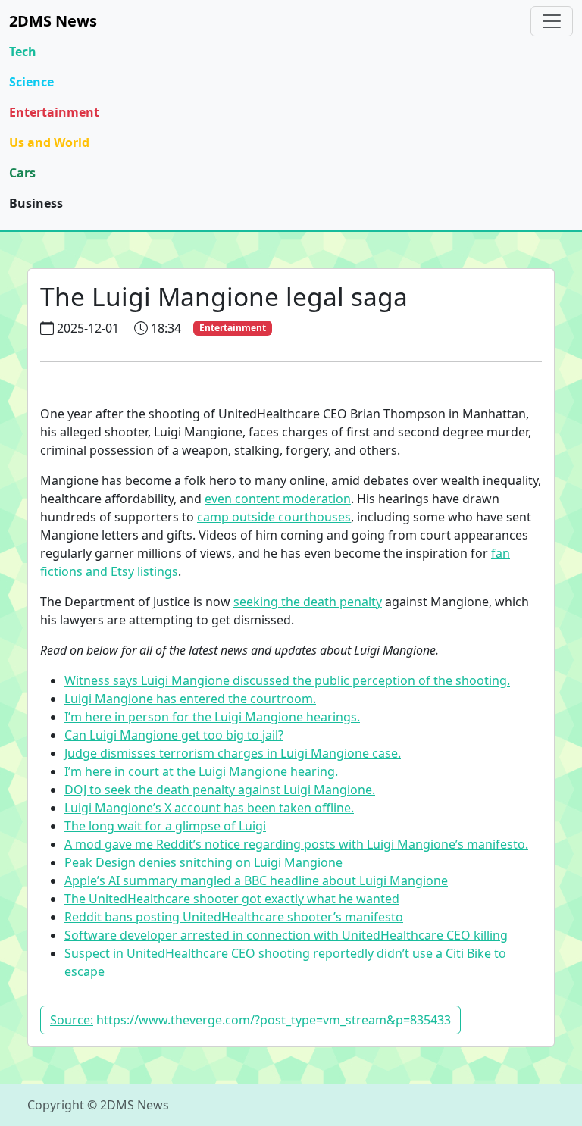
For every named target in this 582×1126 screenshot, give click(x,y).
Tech (22, 51)
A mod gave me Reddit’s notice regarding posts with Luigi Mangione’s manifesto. (296, 844)
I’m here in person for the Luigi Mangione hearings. (212, 716)
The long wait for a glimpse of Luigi (165, 826)
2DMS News (53, 21)
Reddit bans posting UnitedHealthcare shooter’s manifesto (233, 917)
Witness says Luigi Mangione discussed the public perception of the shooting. (287, 680)
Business (36, 203)
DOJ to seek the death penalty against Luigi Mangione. (219, 789)
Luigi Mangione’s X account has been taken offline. (209, 807)
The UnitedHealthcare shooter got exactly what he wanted (231, 898)
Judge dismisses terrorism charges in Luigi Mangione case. (232, 753)
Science (31, 82)
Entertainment (54, 112)
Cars (22, 172)
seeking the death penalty (307, 601)
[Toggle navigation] (551, 21)
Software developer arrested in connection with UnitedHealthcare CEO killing (286, 935)
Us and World (49, 142)
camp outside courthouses (274, 516)
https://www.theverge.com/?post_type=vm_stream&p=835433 (250, 1020)
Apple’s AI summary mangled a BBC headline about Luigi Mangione (256, 880)
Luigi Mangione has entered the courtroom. (190, 698)
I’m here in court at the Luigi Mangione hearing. (201, 771)
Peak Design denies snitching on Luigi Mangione (203, 862)
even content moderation (278, 498)
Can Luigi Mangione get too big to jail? (173, 735)
